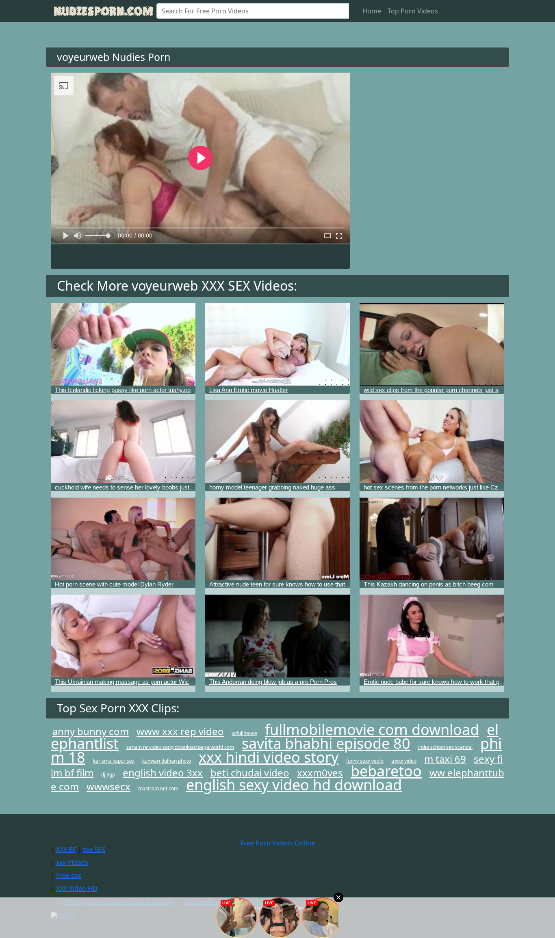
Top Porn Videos (413, 10)
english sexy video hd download (294, 785)
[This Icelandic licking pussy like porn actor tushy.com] (123, 344)
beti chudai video (249, 772)
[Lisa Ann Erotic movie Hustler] (277, 344)
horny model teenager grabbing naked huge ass (272, 487)
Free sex (68, 875)
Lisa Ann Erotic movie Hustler (248, 389)
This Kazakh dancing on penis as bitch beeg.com (429, 584)
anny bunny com (90, 731)
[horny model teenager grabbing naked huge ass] (277, 441)
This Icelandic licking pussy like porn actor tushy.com (125, 389)
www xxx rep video (180, 731)
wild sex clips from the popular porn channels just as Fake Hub (446, 389)
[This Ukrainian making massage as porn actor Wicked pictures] (123, 636)
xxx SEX (94, 849)
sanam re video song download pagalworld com (180, 747)
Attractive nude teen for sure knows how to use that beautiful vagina (298, 584)
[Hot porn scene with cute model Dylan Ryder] (123, 539)
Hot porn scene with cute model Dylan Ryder (114, 584)
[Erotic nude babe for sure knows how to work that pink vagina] (432, 636)
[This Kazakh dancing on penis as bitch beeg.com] (432, 539)
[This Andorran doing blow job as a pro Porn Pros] (277, 636)
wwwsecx (108, 786)
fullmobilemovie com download (372, 730)
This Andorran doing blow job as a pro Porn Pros (273, 681)
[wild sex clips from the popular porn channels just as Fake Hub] (432, 344)
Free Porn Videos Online (278, 843)
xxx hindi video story (268, 757)
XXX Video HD (77, 888)
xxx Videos (72, 862)
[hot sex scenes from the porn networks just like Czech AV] (432, 441)
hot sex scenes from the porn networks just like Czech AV (440, 487)
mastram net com (158, 788)
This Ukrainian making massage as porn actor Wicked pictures (138, 681)
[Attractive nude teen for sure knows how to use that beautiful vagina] (277, 539)
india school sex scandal (445, 747)
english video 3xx (163, 772)
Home (371, 10)
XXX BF (66, 849)
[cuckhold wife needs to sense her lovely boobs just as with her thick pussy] (123, 441)
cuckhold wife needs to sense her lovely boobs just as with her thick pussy (153, 487)
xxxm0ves (320, 772)
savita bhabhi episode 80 (326, 743)
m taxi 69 (445, 758)
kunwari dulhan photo (166, 760)
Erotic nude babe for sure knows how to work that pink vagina (445, 681)
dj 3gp (108, 774)
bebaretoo (386, 771)
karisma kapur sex (113, 760)
